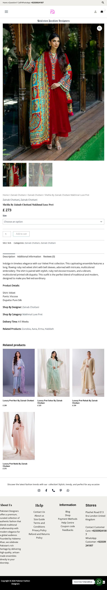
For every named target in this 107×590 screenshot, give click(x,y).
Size (5, 215)
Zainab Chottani (18, 195)
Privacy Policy (39, 530)
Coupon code (68, 526)
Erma (41, 328)
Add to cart (21, 234)
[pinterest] (61, 490)
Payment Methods (67, 518)
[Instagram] (39, 490)
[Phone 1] (53, 490)
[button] (103, 2)
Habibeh (49, 328)
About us (39, 515)
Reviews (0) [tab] (49, 256)
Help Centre (67, 522)
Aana (34, 328)
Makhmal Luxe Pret (32, 314)
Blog (67, 511)
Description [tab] (9, 256)
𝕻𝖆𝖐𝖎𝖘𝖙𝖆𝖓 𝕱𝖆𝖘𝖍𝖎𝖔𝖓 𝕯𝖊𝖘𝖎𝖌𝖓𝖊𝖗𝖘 (53, 21)
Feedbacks (67, 530)
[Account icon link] (95, 11)
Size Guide (39, 519)
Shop (67, 515)
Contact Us (39, 511)
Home (6, 195)
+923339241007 (37, 2)
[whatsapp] (68, 490)
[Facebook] (46, 490)
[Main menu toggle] (6, 11)
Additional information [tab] (29, 256)
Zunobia (26, 328)
